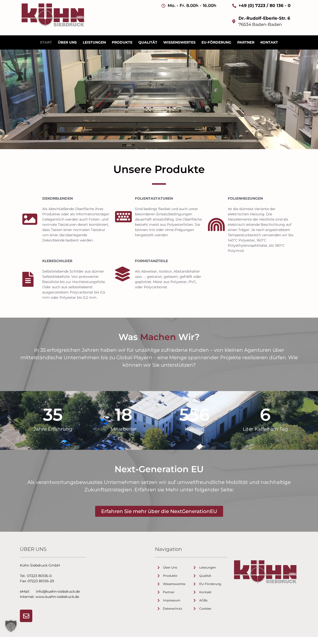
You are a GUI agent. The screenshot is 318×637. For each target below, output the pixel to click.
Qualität (147, 42)
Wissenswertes (179, 42)
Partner (245, 42)
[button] (11, 626)
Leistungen (94, 42)
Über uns (67, 42)
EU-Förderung (216, 42)
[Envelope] (26, 616)
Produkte (122, 42)
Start (46, 42)
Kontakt (269, 42)
